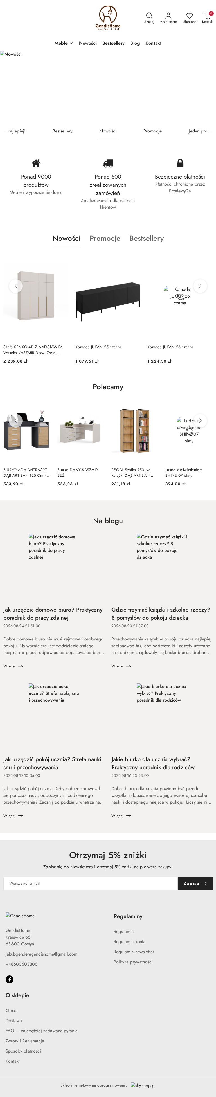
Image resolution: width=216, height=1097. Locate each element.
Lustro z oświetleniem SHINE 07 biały (183, 472)
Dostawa (14, 1020)
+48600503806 (21, 964)
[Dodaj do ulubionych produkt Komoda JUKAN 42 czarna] (206, 259)
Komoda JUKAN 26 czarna (98, 347)
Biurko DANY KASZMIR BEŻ (77, 472)
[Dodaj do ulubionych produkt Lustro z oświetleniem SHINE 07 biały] (206, 406)
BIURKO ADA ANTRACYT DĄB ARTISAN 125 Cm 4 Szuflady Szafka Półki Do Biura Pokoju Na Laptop (25, 472)
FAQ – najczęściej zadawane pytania (42, 1031)
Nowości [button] (67, 238)
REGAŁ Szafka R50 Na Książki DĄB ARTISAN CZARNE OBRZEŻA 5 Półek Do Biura (130, 472)
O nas (11, 1010)
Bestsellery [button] (146, 238)
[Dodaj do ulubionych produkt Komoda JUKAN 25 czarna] (62, 259)
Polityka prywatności (133, 962)
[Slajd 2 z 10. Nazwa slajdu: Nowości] (108, 87)
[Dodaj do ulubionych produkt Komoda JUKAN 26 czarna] (134, 259)
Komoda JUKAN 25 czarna (26, 347)
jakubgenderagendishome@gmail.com (41, 954)
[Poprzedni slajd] (12, 87)
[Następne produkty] (200, 286)
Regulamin (124, 931)
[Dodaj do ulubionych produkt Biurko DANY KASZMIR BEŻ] (98, 406)
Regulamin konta (129, 941)
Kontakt (13, 1061)
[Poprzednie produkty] (16, 286)
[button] (64, 44)
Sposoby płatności (23, 1051)
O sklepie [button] (17, 995)
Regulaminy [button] (128, 916)
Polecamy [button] (108, 386)
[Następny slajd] (203, 87)
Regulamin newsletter (134, 951)
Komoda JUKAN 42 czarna (170, 347)
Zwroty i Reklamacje (25, 1041)
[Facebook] (10, 979)
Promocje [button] (105, 238)
